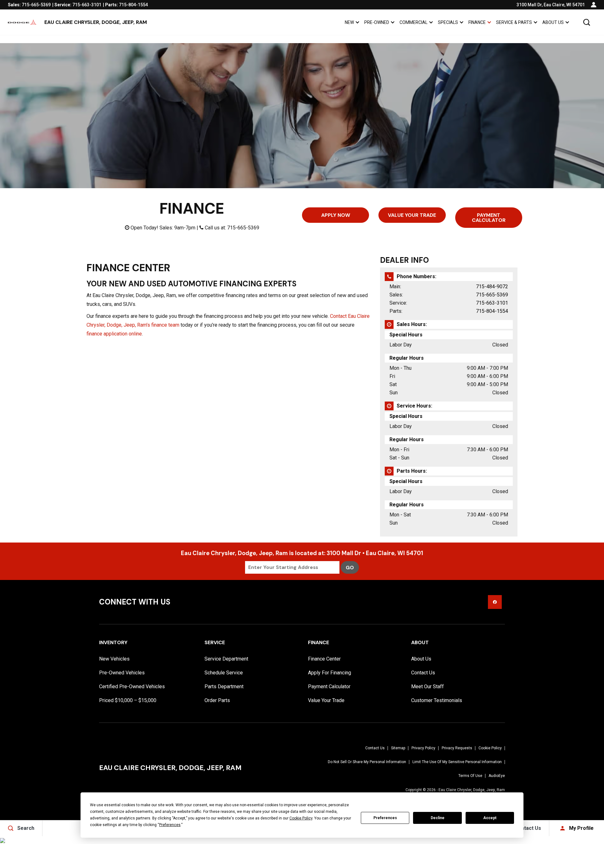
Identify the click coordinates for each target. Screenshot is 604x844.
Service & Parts (514, 22)
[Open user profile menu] (593, 5)
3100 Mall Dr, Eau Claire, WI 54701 (551, 4)
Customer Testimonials (436, 700)
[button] (586, 22)
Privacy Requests (457, 748)
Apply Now (335, 215)
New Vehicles (114, 659)
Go (350, 567)
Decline (438, 818)
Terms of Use (470, 776)
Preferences (385, 818)
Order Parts (217, 700)
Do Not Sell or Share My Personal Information (367, 762)
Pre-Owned (376, 22)
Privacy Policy (423, 748)
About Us (553, 22)
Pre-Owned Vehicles (122, 673)
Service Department (226, 659)
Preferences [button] (170, 825)
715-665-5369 (492, 295)
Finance (477, 22)
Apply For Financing (329, 673)
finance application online (114, 334)
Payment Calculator (489, 217)
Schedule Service (223, 673)
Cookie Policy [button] (300, 818)
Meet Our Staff (427, 686)
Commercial (414, 22)
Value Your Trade (412, 215)
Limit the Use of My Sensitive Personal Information (457, 762)
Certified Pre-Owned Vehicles (132, 686)
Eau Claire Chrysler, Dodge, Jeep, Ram (472, 790)
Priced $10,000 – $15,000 (127, 700)
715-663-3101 (492, 303)
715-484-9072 (492, 287)
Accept (489, 818)
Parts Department (223, 686)
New (349, 22)
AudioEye (497, 776)
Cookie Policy (490, 748)
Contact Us (423, 673)
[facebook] (495, 602)
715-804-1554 (492, 311)
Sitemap (398, 748)
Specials (448, 22)
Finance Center (324, 659)
